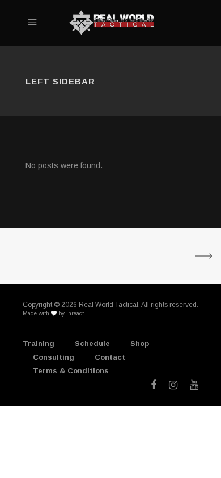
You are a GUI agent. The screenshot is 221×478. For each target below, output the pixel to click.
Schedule (92, 343)
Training (38, 343)
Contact (110, 357)
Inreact (75, 313)
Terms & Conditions (71, 370)
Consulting (53, 357)
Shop (139, 343)
